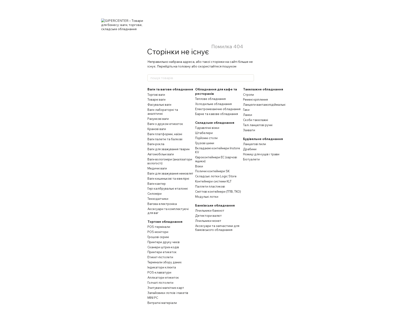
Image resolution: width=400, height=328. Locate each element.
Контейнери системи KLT (213, 181)
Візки (199, 166)
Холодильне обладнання (213, 104)
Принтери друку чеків (163, 242)
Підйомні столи (206, 138)
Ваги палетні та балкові (164, 139)
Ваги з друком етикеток (165, 124)
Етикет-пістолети (160, 257)
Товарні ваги (156, 99)
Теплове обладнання (210, 99)
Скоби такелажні (255, 120)
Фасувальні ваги (159, 104)
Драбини (249, 149)
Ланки (247, 115)
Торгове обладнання (164, 222)
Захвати (249, 130)
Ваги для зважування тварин (168, 149)
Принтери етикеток (162, 252)
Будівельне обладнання (263, 139)
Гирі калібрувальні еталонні (167, 188)
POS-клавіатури (159, 272)
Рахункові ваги (158, 119)
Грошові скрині (158, 237)
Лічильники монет (208, 221)
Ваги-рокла (155, 144)
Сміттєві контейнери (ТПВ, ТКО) (218, 191)
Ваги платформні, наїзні (164, 134)
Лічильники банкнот (209, 210)
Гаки (246, 109)
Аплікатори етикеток (163, 277)
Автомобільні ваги (160, 154)
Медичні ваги (157, 168)
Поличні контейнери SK (212, 171)
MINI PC (152, 297)
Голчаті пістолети (160, 282)
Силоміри (154, 193)
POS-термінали (158, 227)
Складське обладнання (214, 123)
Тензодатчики (157, 199)
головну (184, 66)
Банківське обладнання (215, 205)
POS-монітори (157, 232)
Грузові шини (204, 143)
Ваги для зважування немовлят (170, 173)
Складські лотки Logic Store (216, 176)
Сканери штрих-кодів (163, 247)
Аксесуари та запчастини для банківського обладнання (217, 228)
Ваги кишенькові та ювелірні (168, 178)
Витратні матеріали (162, 303)
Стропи (248, 94)
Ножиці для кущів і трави (261, 154)
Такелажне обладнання (263, 89)
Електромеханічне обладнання (218, 109)
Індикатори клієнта (161, 267)
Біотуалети (251, 159)
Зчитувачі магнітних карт (165, 288)
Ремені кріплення (255, 99)
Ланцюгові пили (254, 144)
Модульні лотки (206, 196)
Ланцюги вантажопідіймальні (264, 104)
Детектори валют (208, 215)
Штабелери (204, 133)
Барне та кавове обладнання (216, 114)
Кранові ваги (156, 129)
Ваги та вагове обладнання (170, 89)
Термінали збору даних (164, 262)
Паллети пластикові (210, 186)
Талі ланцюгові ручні (257, 125)
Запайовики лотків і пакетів (167, 293)
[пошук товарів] (250, 77)
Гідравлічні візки (207, 128)
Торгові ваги (156, 94)
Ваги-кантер (156, 183)
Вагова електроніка (162, 204)
